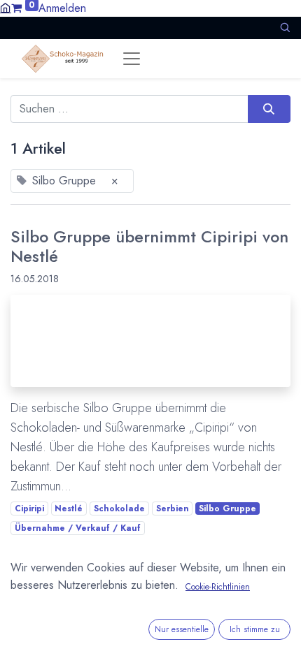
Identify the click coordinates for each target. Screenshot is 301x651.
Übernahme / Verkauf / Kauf (78, 528)
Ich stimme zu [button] (255, 629)
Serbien (172, 508)
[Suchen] (269, 109)
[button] (284, 28)
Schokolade (119, 508)
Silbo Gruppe (227, 508)
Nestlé (69, 508)
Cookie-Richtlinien (218, 586)
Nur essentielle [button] (182, 629)
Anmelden (62, 8)
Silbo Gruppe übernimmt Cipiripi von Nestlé (149, 246)
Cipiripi (29, 508)
